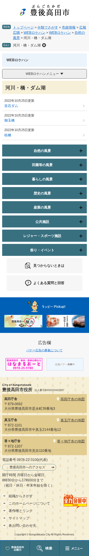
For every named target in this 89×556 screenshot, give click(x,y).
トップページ (23, 27)
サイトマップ (19, 518)
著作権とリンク (21, 511)
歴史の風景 (42, 193)
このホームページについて (29, 503)
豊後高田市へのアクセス (27, 467)
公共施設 (42, 222)
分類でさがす (47, 27)
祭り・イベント (42, 250)
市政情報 (69, 27)
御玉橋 (9, 120)
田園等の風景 (42, 165)
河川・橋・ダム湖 (27, 45)
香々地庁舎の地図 (71, 441)
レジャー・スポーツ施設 (42, 236)
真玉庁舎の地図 (72, 420)
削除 (44, 45)
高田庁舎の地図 (72, 399)
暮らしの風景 (42, 179)
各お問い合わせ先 (22, 525)
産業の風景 (42, 207)
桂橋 (7, 135)
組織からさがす (21, 496)
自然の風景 (42, 151)
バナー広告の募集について (44, 350)
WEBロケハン (34, 33)
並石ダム (11, 106)
